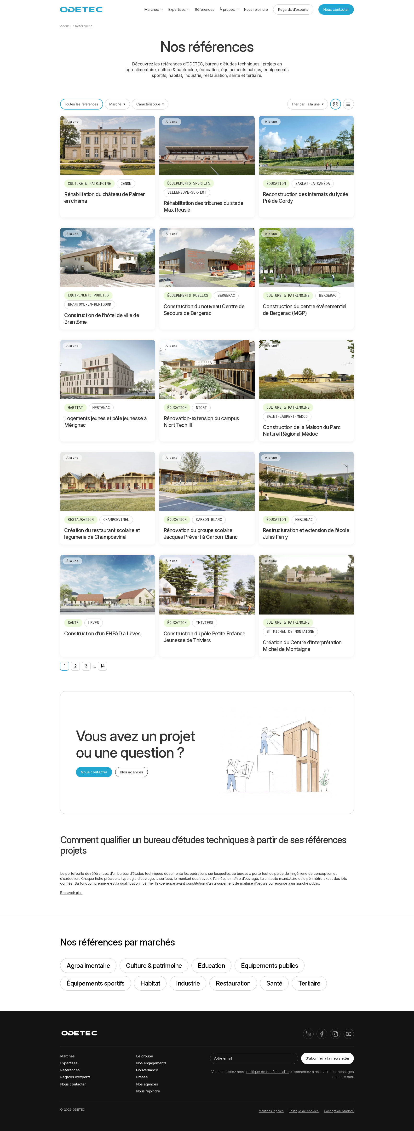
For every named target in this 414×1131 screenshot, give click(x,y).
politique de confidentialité (267, 1071)
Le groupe (144, 1056)
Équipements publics (269, 965)
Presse (142, 1077)
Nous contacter (336, 9)
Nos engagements (151, 1063)
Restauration (233, 983)
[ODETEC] (81, 9)
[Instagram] (335, 1034)
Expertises (69, 1063)
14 (102, 665)
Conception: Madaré (339, 1111)
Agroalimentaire (88, 965)
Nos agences (131, 772)
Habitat (150, 983)
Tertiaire (309, 983)
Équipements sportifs (96, 983)
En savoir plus (71, 893)
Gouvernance (147, 1070)
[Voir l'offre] (107, 166)
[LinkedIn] (308, 1034)
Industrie (188, 983)
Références (204, 9)
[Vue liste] (348, 104)
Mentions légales (271, 1111)
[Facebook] (321, 1034)
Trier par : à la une (306, 104)
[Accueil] (79, 1034)
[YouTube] (349, 1034)
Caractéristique (148, 104)
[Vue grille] (335, 104)
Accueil (65, 26)
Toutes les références (81, 104)
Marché (115, 104)
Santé (274, 983)
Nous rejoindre (256, 9)
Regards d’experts (293, 9)
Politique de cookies (304, 1111)
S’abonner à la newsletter (328, 1058)
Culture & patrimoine (154, 965)
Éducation (211, 965)
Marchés (67, 1056)
